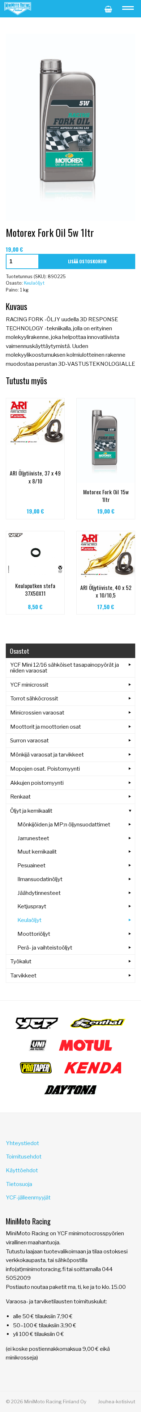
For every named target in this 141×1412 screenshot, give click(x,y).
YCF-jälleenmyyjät (28, 1197)
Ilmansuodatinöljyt (40, 879)
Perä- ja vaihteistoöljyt (44, 947)
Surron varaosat (29, 740)
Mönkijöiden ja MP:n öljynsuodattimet (63, 824)
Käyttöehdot (22, 1170)
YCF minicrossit (29, 684)
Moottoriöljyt (33, 933)
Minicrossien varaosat (37, 712)
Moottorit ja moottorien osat (45, 726)
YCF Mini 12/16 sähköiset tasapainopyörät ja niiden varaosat (64, 667)
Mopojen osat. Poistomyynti (45, 768)
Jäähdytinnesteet (39, 892)
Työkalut (20, 961)
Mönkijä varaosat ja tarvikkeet (47, 754)
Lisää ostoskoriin (87, 261)
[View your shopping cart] (108, 8)
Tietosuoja (19, 1184)
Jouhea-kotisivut (116, 1401)
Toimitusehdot (24, 1156)
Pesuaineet (31, 865)
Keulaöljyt (34, 283)
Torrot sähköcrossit (34, 698)
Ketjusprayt (31, 906)
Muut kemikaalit (37, 851)
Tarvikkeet (23, 975)
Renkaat (20, 796)
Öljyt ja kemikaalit (31, 810)
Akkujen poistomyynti (37, 782)
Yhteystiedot (22, 1143)
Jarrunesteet (33, 838)
